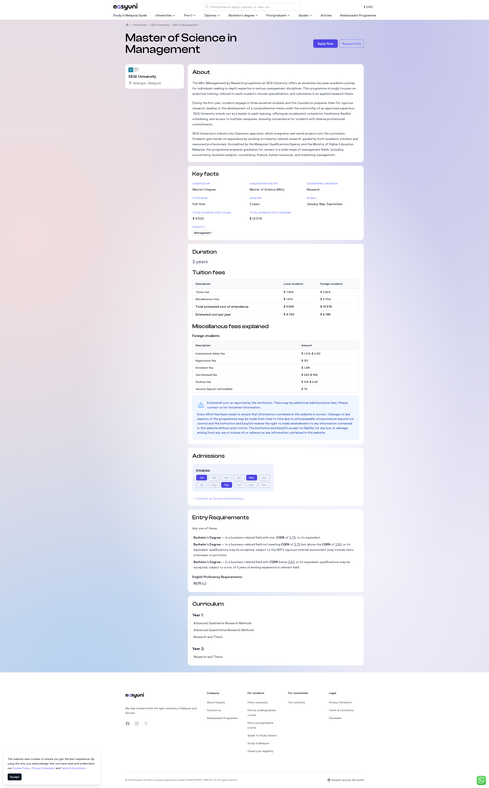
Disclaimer (335, 718)
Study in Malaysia (258, 743)
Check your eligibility (260, 751)
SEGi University (160, 24)
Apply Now (325, 43)
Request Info (351, 43)
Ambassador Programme (358, 15)
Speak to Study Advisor (262, 735)
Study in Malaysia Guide (130, 15)
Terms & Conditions (73, 768)
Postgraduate (276, 15)
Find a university (258, 702)
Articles (326, 15)
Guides (303, 15)
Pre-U (188, 15)
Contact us (214, 710)
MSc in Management (185, 24)
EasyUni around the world (348, 780)
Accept (14, 776)
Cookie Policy (21, 768)
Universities (163, 15)
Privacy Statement (44, 768)
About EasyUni (216, 702)
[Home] (127, 25)
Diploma (210, 15)
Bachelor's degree (241, 15)
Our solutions (296, 702)
